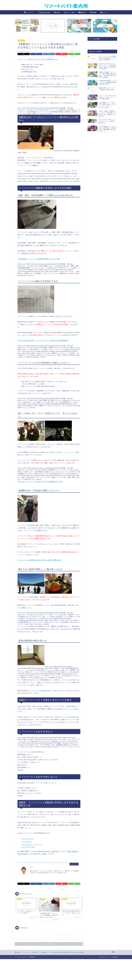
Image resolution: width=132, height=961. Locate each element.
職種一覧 (83, 12)
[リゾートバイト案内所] (66, 8)
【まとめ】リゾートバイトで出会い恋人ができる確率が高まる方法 (40, 481)
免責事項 (32, 956)
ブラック (105, 12)
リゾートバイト (26, 952)
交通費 (94, 12)
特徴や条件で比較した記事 (46, 851)
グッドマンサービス (28, 847)
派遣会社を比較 (45, 12)
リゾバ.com (26, 844)
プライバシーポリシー (21, 956)
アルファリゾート (28, 839)
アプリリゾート (27, 841)
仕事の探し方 (21, 40)
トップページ (30, 12)
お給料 (58, 12)
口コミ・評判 (70, 12)
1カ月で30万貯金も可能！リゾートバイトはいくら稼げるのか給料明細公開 (43, 340)
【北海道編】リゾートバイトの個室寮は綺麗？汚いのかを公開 (39, 259)
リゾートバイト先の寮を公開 (39, 690)
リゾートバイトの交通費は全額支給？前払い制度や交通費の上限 (39, 560)
